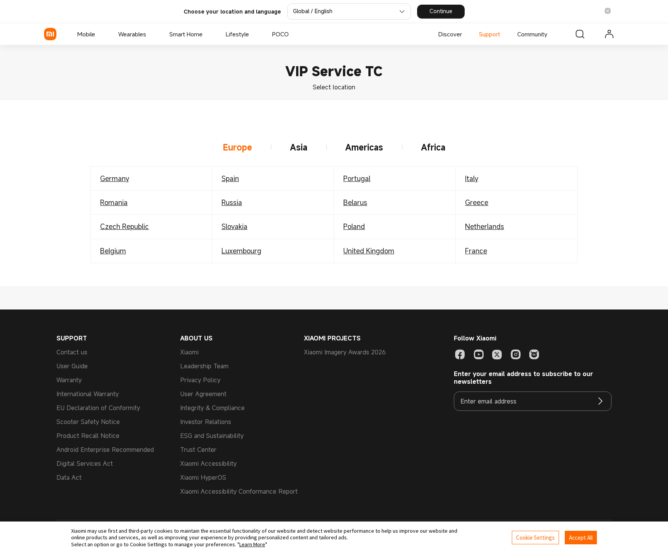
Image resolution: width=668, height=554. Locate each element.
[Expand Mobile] (99, 34)
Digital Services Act (84, 463)
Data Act (69, 477)
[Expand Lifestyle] (252, 34)
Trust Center (198, 449)
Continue (440, 11)
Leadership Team (204, 366)
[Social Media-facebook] (460, 354)
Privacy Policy (200, 380)
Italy (471, 178)
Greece (476, 202)
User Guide (72, 366)
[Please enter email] (600, 401)
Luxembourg (241, 250)
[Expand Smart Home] (206, 34)
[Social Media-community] (534, 354)
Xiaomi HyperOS (203, 477)
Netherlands (484, 226)
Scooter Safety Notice (88, 421)
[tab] (238, 147)
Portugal (356, 178)
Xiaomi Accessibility (208, 463)
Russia (232, 202)
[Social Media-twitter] (497, 354)
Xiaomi (189, 352)
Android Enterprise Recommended (105, 449)
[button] (608, 11)
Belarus (355, 202)
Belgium (113, 250)
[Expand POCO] (292, 34)
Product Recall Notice (87, 435)
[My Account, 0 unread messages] (609, 34)
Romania (114, 202)
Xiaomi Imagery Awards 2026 (345, 352)
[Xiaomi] (50, 34)
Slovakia (234, 226)
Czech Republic (124, 226)
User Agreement (203, 394)
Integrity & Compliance (212, 408)
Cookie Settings (535, 537)
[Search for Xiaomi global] (579, 34)
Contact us (71, 352)
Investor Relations (205, 421)
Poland (354, 226)
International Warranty (87, 394)
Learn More (252, 544)
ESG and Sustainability (212, 435)
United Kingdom (368, 250)
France (476, 250)
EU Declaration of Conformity (98, 408)
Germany (114, 178)
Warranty (69, 380)
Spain (230, 178)
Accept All (581, 537)
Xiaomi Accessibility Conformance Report (239, 491)
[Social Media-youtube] (478, 354)
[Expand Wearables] (150, 34)
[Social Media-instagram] (516, 354)
